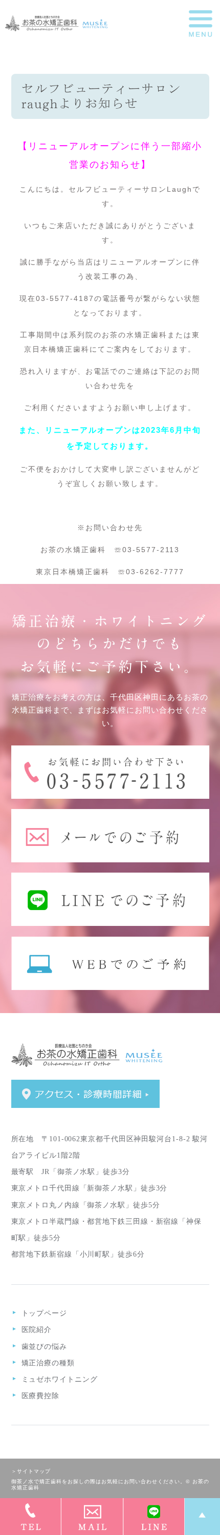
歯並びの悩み (44, 1346)
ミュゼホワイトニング (59, 1379)
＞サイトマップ (31, 1471)
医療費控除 (40, 1396)
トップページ (44, 1313)
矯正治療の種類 (48, 1363)
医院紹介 (36, 1330)
